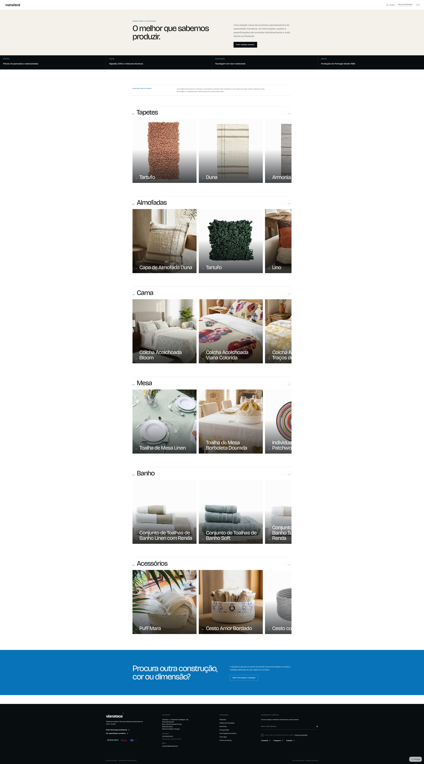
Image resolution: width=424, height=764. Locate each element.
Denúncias (223, 726)
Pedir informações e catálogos (244, 678)
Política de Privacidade (227, 723)
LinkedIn (290, 740)
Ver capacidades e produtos (117, 733)
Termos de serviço (226, 740)
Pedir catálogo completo (245, 44)
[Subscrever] (315, 726)
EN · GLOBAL (390, 5)
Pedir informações (405, 4)
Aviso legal (223, 737)
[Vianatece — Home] (13, 5)
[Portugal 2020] (124, 740)
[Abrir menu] (417, 5)
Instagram (278, 740)
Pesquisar (223, 719)
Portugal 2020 (224, 730)
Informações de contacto (228, 733)
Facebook (265, 740)
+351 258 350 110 (167, 736)
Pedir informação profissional (117, 730)
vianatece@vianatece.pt (170, 746)
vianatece (114, 716)
